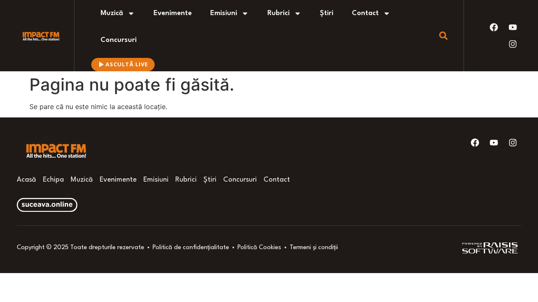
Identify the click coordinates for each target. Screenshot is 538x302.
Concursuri (118, 40)
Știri (326, 13)
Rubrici (278, 13)
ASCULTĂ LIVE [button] (126, 64)
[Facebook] (493, 27)
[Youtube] (512, 27)
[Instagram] (512, 44)
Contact (365, 13)
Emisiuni (223, 13)
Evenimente (172, 13)
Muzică (111, 13)
